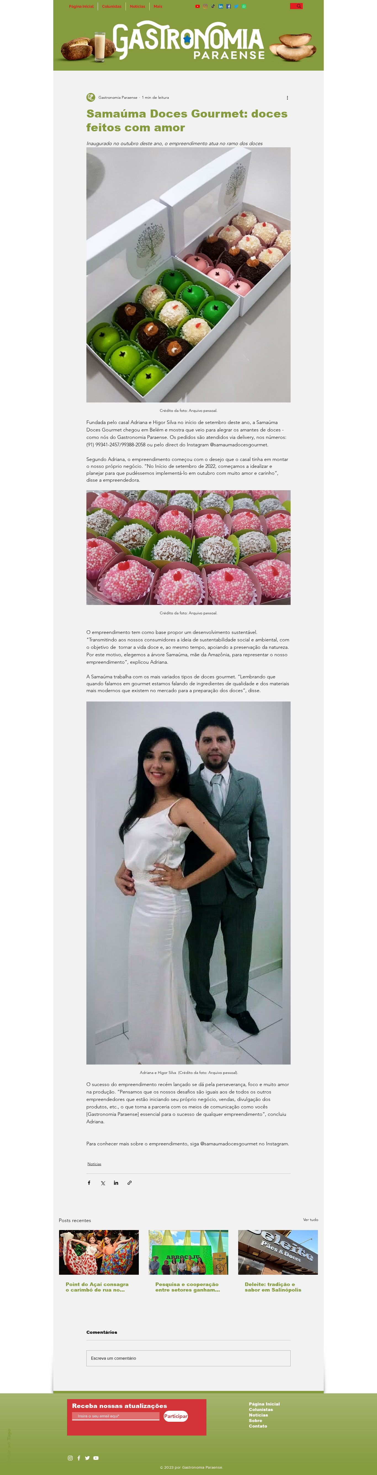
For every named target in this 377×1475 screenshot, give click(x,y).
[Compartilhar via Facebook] (89, 1182)
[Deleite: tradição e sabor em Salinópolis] (278, 1252)
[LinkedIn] (221, 6)
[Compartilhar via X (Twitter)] (102, 1182)
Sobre (255, 1420)
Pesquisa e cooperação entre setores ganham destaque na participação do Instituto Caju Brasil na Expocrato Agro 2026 (187, 1287)
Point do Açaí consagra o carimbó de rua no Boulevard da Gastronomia (97, 1287)
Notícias (94, 1163)
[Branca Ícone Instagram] (70, 1458)
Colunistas (261, 1409)
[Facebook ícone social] (228, 6)
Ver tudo (310, 1219)
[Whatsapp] (244, 6)
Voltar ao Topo (9, 1447)
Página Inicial (264, 1404)
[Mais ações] (287, 97)
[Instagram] (205, 6)
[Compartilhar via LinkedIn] (116, 1182)
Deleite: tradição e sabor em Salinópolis (273, 1287)
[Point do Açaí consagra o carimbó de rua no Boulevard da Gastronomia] (99, 1252)
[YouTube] (197, 6)
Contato (258, 1426)
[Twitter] (236, 6)
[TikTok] (213, 6)
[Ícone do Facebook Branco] (79, 1458)
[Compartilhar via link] (129, 1182)
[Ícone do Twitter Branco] (87, 1458)
